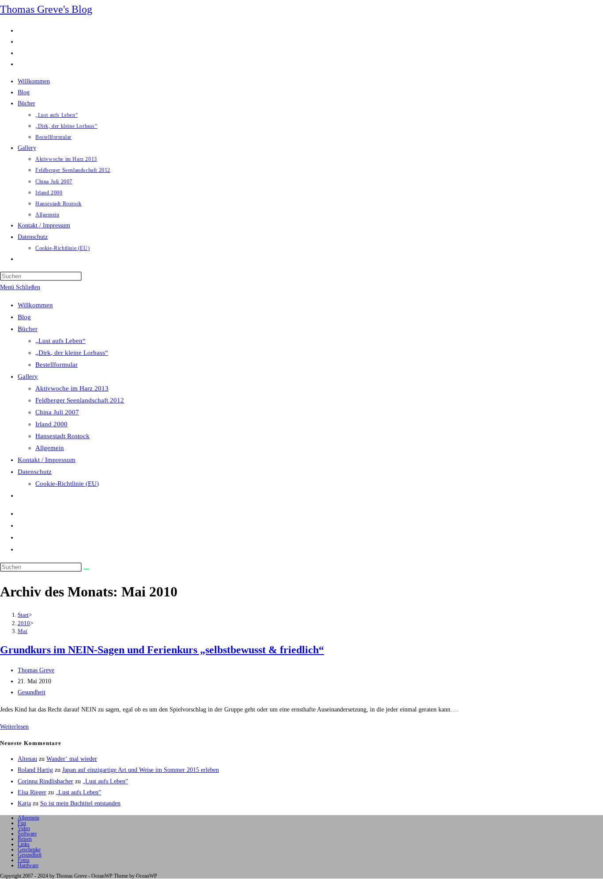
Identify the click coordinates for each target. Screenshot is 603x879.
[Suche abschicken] (86, 569)
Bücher (28, 328)
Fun (22, 823)
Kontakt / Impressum (46, 459)
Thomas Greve (36, 670)
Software (27, 834)
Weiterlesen (14, 726)
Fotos (24, 860)
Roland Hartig (35, 770)
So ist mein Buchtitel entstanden (80, 803)
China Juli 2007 (57, 412)
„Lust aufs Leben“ (60, 340)
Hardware (28, 865)
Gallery (28, 376)
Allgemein (49, 447)
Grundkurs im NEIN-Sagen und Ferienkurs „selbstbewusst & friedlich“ (162, 650)
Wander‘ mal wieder (71, 759)
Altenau (27, 759)
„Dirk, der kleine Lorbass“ (71, 352)
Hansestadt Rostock (62, 436)
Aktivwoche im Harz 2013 (72, 388)
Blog (24, 316)
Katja (24, 803)
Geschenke (29, 849)
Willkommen (35, 305)
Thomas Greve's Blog (46, 9)
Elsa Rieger (32, 792)
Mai (22, 631)
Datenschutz (35, 471)
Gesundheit (31, 692)
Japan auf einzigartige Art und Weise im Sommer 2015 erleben (140, 770)
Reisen (25, 839)
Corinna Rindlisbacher (45, 781)
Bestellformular (56, 364)
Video (24, 828)
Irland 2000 (51, 424)
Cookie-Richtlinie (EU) (67, 483)
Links (24, 844)
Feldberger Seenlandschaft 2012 (79, 400)
